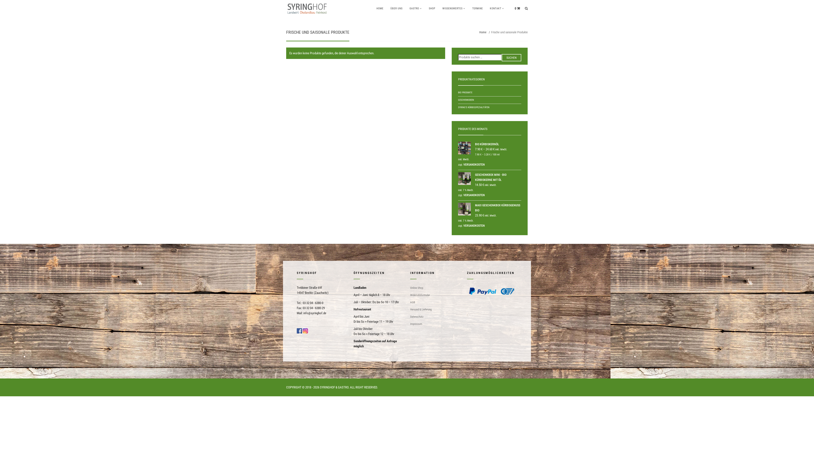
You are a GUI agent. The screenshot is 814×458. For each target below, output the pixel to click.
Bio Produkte (465, 92)
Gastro (414, 8)
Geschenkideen (466, 100)
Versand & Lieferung (421, 309)
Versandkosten (474, 164)
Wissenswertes (452, 8)
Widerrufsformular (420, 295)
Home (379, 8)
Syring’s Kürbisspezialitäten (473, 107)
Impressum (416, 323)
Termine (477, 8)
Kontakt (495, 8)
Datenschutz (417, 316)
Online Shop (416, 287)
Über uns (396, 8)
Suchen (511, 57)
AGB (412, 302)
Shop (432, 8)
